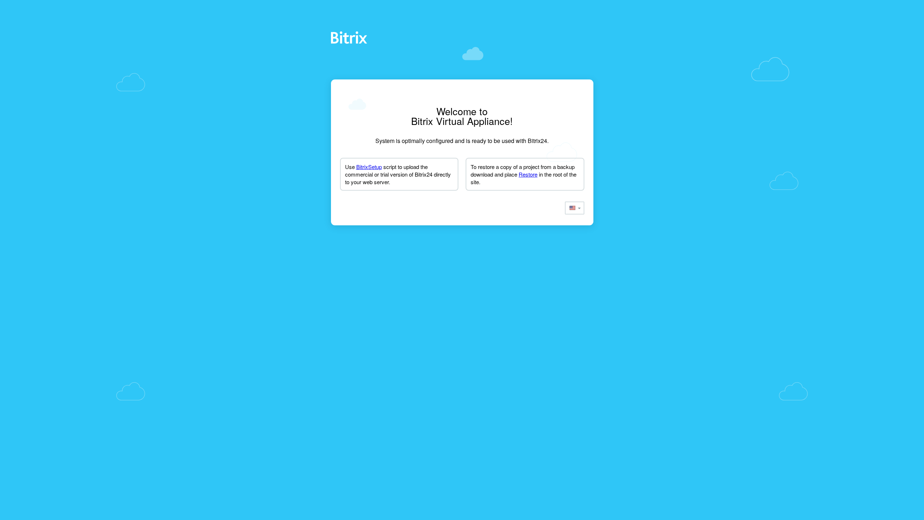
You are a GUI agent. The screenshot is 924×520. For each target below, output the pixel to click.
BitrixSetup (369, 166)
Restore (528, 174)
